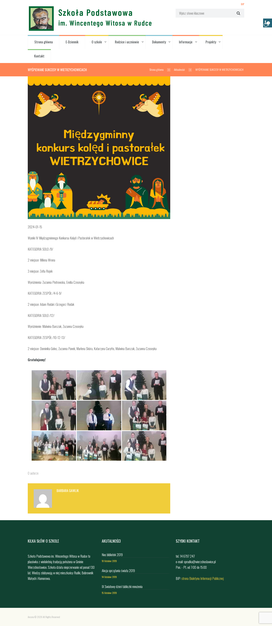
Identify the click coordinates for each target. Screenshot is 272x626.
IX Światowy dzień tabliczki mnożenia (122, 586)
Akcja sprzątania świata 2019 (118, 570)
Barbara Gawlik (68, 490)
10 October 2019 (109, 561)
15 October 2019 (109, 593)
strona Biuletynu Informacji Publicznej (203, 578)
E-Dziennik (72, 41)
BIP (242, 4)
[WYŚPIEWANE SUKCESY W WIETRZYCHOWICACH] (99, 147)
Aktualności (179, 69)
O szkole (97, 41)
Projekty (211, 41)
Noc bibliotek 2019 (112, 554)
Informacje (185, 41)
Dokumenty (159, 41)
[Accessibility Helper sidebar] (267, 23)
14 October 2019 (109, 577)
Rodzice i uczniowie (127, 41)
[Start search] (238, 13)
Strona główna (43, 41)
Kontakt (39, 56)
